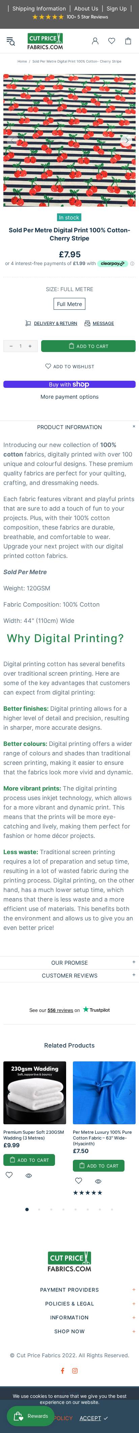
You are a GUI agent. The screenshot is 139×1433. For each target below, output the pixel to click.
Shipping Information (39, 8)
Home (22, 61)
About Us (86, 8)
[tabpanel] (35, 1128)
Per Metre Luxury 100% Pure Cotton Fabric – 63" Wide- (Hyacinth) (102, 1137)
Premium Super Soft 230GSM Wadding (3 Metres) (33, 1135)
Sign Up (117, 8)
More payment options (69, 396)
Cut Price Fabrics (45, 41)
